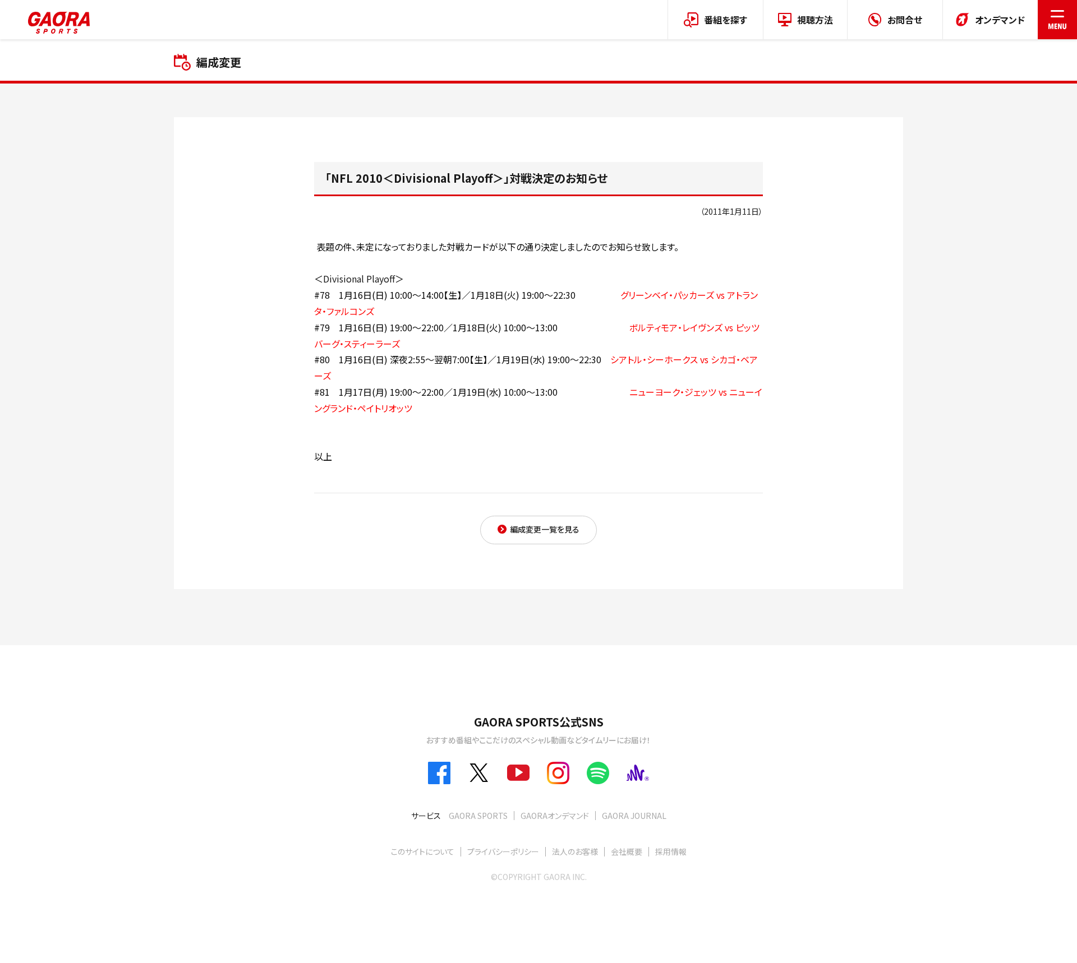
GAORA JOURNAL (634, 815)
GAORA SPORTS (478, 815)
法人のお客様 (575, 851)
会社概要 (626, 851)
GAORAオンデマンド (555, 815)
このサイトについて (422, 851)
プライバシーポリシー (503, 851)
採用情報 (671, 851)
